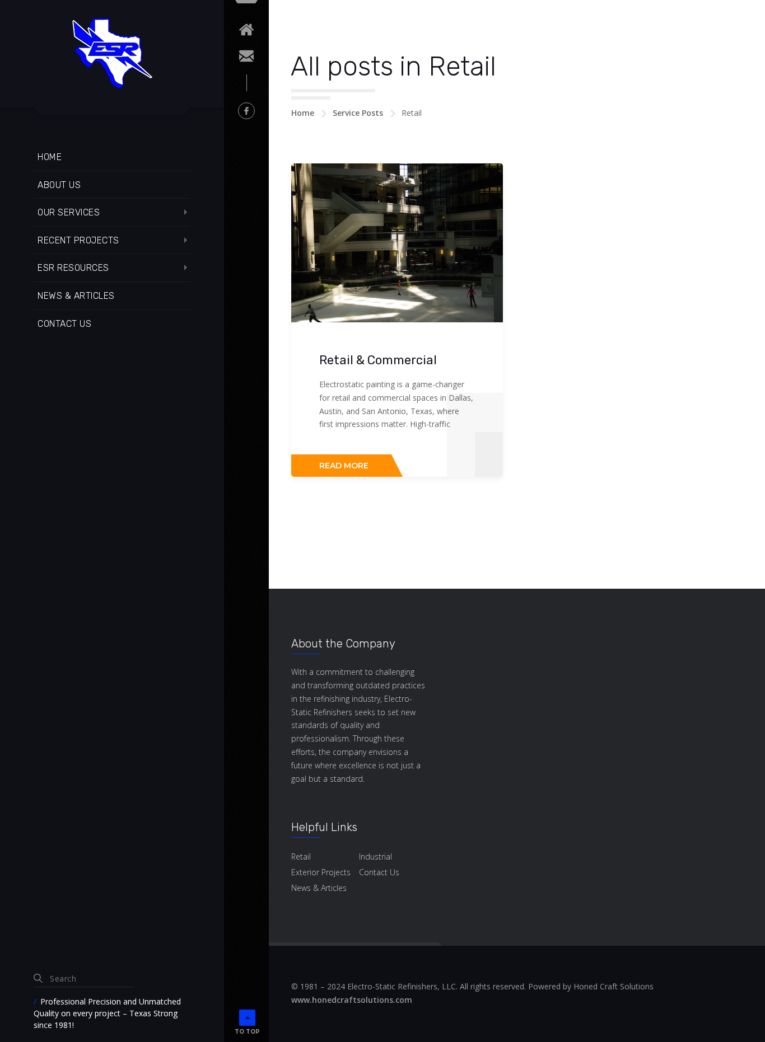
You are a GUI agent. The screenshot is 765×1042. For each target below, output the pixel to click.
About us (59, 185)
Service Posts (358, 112)
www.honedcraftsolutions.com (351, 999)
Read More (343, 466)
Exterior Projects (321, 872)
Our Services (69, 212)
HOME (50, 157)
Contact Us (64, 323)
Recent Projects (78, 240)
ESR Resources (73, 267)
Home (302, 112)
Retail (301, 856)
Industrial (375, 856)
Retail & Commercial (378, 360)
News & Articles (76, 295)
